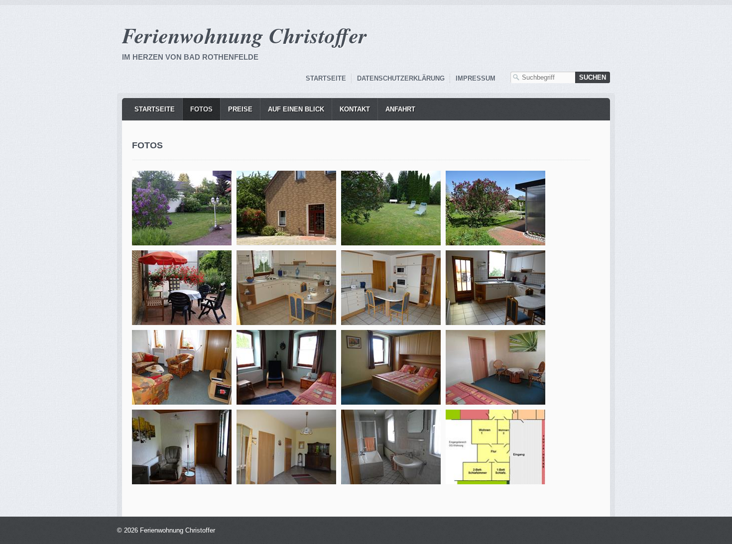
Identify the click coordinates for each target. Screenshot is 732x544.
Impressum (475, 78)
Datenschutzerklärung (401, 78)
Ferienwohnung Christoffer (244, 35)
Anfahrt (400, 109)
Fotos (201, 109)
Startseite (326, 78)
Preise (240, 109)
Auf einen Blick (296, 109)
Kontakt (355, 109)
